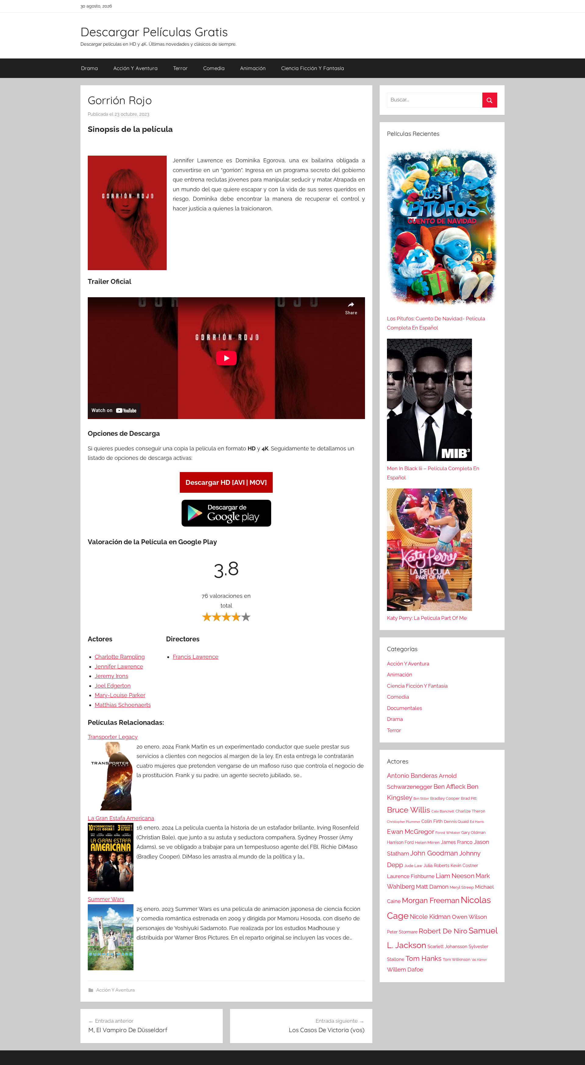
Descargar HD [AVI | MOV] (226, 482)
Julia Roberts (436, 865)
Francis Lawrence (195, 657)
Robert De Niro (443, 931)
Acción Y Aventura (135, 68)
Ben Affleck (450, 786)
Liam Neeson (455, 876)
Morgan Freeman (430, 900)
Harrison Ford (400, 842)
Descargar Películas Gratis (154, 31)
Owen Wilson (469, 917)
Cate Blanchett (442, 811)
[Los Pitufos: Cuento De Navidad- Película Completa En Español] (442, 230)
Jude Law (413, 865)
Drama (89, 68)
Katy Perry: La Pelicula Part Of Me (427, 618)
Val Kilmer (479, 959)
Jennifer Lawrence (119, 666)
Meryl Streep (462, 887)
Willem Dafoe (405, 969)
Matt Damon (432, 886)
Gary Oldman (473, 832)
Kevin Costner (464, 865)
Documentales (404, 708)
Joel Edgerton (113, 685)
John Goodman (434, 853)
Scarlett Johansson (447, 946)
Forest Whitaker (447, 832)
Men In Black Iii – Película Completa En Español (433, 473)
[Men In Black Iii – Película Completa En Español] (429, 401)
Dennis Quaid (456, 821)
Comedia (214, 68)
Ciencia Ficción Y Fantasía (312, 68)
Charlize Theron (470, 811)
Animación (253, 68)
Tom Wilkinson (456, 959)
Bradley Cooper (445, 798)
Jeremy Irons (111, 676)
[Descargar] (226, 525)
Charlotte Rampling (120, 657)
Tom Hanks (423, 958)
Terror (180, 68)
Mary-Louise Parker (120, 695)
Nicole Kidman (430, 916)
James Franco (457, 842)
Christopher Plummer (403, 822)
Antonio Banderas (412, 775)
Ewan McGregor (410, 831)
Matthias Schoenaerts (123, 705)
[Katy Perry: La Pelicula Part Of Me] (429, 551)
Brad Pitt (469, 798)
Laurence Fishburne (410, 876)
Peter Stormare (402, 931)
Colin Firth (432, 821)
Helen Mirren (427, 842)
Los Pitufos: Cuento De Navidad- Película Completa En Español (436, 323)
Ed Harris (477, 821)
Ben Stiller (421, 798)
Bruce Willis (408, 809)
